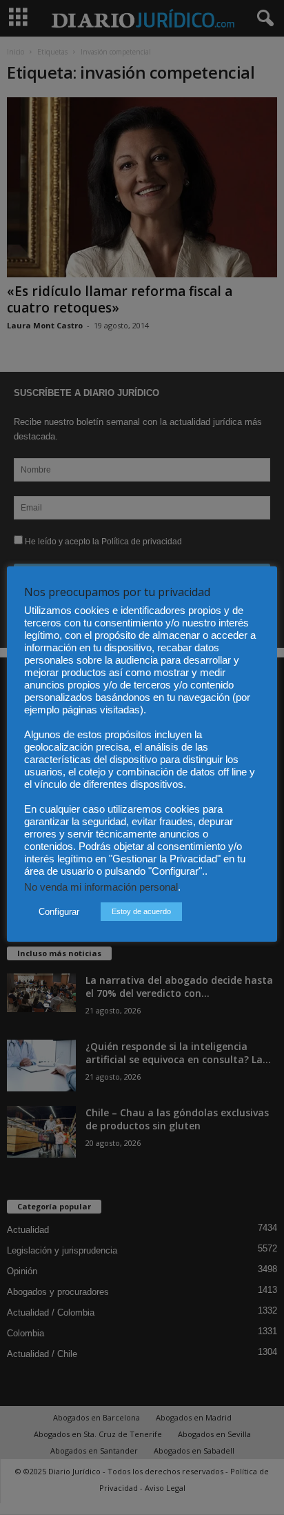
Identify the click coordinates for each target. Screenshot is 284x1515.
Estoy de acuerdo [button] (141, 911)
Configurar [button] (59, 912)
